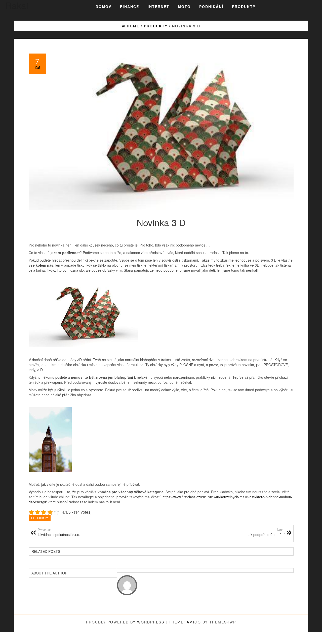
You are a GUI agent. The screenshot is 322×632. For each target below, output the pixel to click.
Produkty (244, 6)
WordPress (150, 621)
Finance (129, 6)
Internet (158, 6)
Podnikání (211, 6)
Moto (184, 6)
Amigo (194, 621)
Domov (103, 6)
